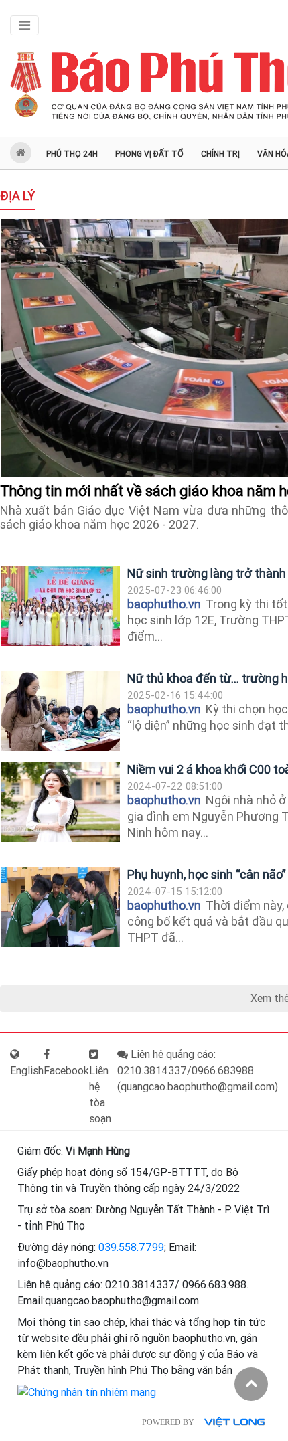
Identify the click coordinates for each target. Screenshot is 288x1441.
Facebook (66, 1070)
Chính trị (220, 154)
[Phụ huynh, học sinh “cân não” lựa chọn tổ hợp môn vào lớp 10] (60, 907)
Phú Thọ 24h (72, 154)
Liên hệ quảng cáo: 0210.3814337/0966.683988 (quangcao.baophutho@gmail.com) (197, 1070)
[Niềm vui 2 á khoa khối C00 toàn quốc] (60, 802)
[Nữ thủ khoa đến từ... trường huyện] (60, 711)
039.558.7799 (131, 1247)
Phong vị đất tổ (149, 154)
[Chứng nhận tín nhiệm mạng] (86, 1391)
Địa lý (17, 196)
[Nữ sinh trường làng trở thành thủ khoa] (60, 606)
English (27, 1070)
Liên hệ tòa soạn (100, 1094)
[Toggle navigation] (24, 25)
